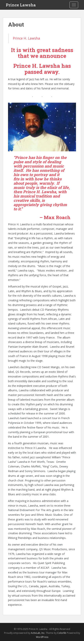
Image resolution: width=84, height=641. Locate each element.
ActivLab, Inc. (38, 633)
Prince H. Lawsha (26, 38)
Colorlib (61, 633)
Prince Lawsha (21, 4)
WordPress (42, 637)
